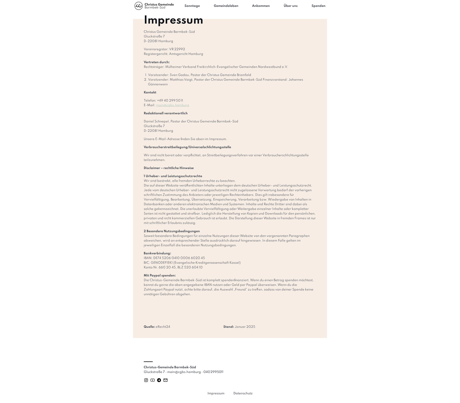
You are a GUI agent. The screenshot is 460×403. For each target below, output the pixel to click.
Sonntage (192, 6)
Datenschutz (243, 393)
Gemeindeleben (226, 6)
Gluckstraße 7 (154, 372)
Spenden (318, 6)
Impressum (216, 393)
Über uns (291, 6)
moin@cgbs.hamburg (172, 105)
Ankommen (261, 6)
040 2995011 (213, 372)
